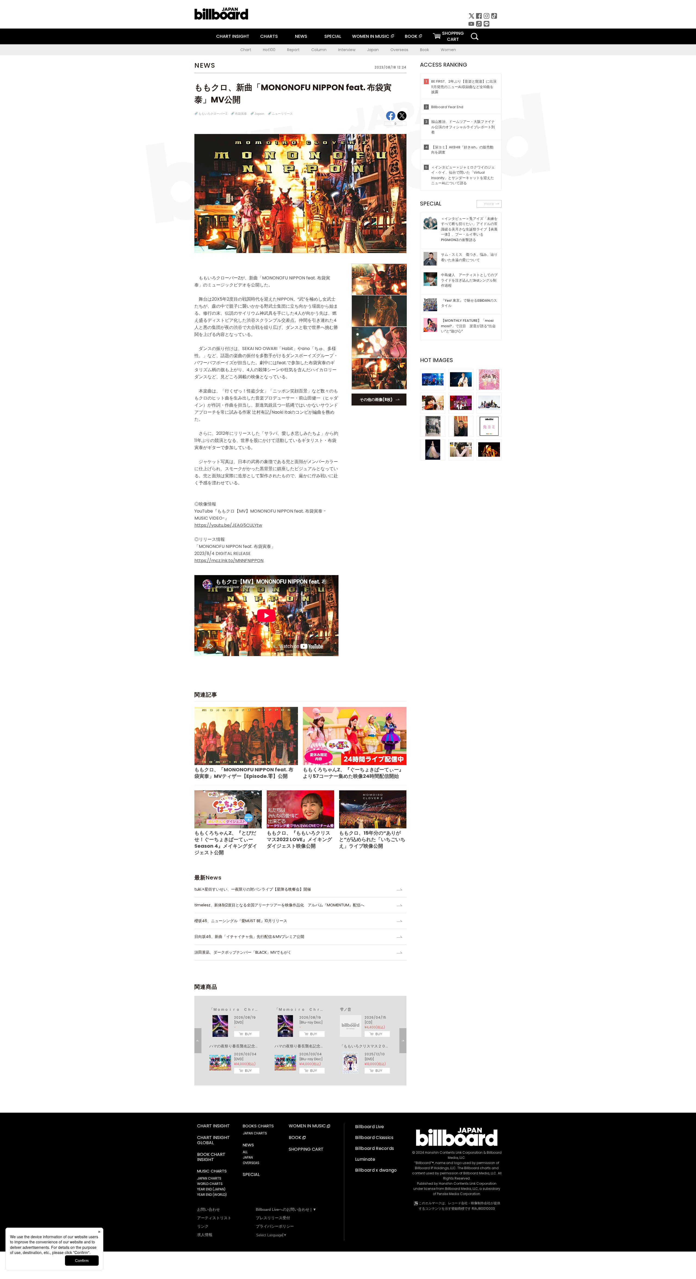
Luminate (365, 1159)
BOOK (411, 36)
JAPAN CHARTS (209, 1178)
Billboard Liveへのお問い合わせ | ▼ (286, 1209)
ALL (245, 1152)
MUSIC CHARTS (212, 1171)
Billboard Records (374, 1148)
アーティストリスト (214, 1218)
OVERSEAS (251, 1163)
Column (319, 49)
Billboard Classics (374, 1137)
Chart (245, 49)
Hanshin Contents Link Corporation (454, 1152)
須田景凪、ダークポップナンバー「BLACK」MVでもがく (242, 952)
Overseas (399, 49)
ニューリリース (282, 113)
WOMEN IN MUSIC (370, 36)
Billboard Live (369, 1127)
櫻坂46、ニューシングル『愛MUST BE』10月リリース (240, 921)
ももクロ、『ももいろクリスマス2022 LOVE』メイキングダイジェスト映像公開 (299, 839)
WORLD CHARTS (210, 1183)
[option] (300, 1040)
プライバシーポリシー (275, 1226)
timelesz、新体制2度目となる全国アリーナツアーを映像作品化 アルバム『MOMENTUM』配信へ (279, 905)
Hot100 (269, 49)
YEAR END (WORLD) (212, 1194)
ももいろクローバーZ (212, 113)
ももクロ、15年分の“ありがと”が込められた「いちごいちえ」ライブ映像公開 (372, 839)
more (489, 203)
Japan (373, 49)
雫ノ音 (345, 1009)
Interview (346, 49)
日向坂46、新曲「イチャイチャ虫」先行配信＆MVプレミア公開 (249, 936)
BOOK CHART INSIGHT (211, 1157)
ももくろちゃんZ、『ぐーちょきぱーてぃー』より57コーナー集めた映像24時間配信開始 (353, 772)
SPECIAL (332, 36)
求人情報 (204, 1235)
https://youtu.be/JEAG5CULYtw (228, 525)
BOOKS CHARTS (258, 1126)
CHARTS (269, 36)
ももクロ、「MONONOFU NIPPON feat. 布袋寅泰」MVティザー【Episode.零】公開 (243, 772)
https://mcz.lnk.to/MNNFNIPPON (228, 560)
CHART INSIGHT (232, 36)
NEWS (301, 36)
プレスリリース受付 (273, 1218)
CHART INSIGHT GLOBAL (213, 1140)
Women (448, 49)
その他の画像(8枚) (376, 399)
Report (293, 49)
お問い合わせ (208, 1209)
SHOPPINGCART (453, 36)
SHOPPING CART (306, 1149)
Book (424, 49)
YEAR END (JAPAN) (211, 1189)
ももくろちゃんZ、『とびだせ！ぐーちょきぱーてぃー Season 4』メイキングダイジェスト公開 (225, 842)
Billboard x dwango (376, 1170)
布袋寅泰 (241, 113)
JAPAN (248, 1157)
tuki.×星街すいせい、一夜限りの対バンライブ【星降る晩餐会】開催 (252, 889)
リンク (203, 1226)
